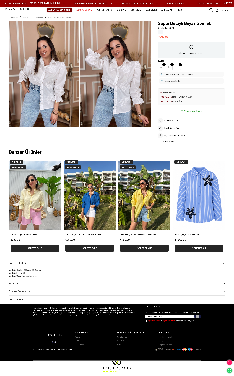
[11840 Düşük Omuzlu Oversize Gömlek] (90, 195)
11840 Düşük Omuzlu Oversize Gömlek (83, 234)
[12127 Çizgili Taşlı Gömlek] (199, 195)
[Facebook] (52, 342)
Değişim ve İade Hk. (167, 344)
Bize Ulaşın (79, 344)
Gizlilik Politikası (123, 341)
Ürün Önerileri (16, 299)
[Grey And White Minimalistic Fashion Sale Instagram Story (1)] (54, 335)
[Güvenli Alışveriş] (178, 349)
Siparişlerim (122, 337)
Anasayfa (79, 337)
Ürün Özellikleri (17, 263)
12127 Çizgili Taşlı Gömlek (187, 234)
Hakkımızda (80, 341)
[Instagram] (55, 342)
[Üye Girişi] (217, 10)
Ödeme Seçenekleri (20, 291)
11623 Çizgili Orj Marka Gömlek (25, 234)
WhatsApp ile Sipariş (193, 111)
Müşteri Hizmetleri (166, 337)
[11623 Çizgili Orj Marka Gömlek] (35, 195)
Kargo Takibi (164, 341)
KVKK (119, 344)
